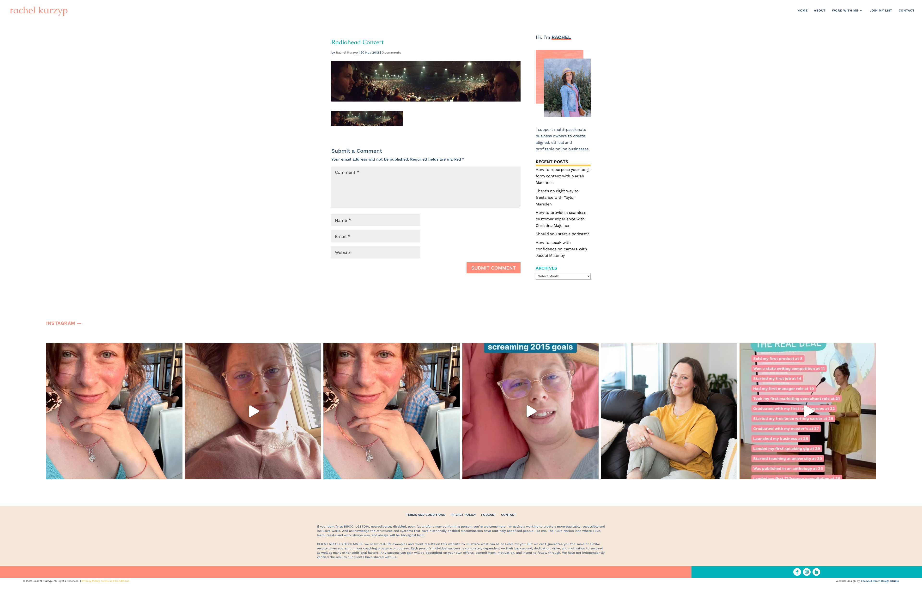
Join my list (881, 10)
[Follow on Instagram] (807, 572)
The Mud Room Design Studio (880, 581)
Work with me (845, 10)
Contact (907, 10)
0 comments (391, 52)
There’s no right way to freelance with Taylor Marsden (557, 197)
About (819, 10)
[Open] (114, 411)
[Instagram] (177, 473)
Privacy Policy (463, 515)
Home (802, 10)
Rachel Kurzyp (347, 52)
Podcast (488, 515)
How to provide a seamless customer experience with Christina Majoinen (561, 219)
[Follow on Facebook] (797, 572)
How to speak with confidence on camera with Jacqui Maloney (561, 249)
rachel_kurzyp (113, 348)
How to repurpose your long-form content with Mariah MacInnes (563, 176)
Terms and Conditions (425, 515)
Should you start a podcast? (562, 234)
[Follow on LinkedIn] (816, 572)
